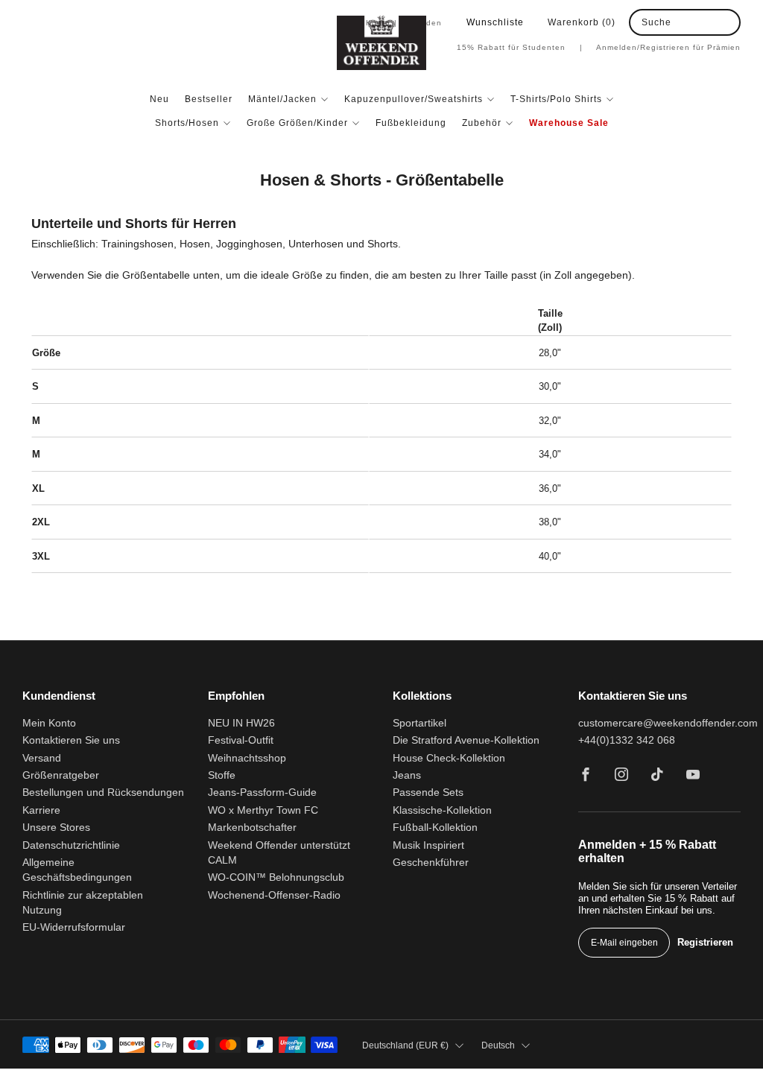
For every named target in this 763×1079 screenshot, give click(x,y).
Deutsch (498, 1045)
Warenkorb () (581, 22)
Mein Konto (49, 723)
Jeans (407, 775)
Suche (656, 22)
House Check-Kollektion (449, 758)
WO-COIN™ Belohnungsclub (276, 877)
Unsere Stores (56, 827)
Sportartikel (419, 723)
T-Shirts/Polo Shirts (556, 99)
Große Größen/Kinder (297, 123)
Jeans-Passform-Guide (262, 792)
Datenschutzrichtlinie (71, 845)
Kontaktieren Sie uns (71, 740)
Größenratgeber (60, 775)
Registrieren (705, 942)
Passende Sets (428, 792)
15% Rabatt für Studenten (520, 47)
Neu (159, 99)
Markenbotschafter (252, 827)
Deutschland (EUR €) (405, 1045)
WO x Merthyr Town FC (263, 810)
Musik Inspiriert (428, 845)
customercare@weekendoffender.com (668, 723)
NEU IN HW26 (241, 723)
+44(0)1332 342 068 (626, 740)
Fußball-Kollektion (435, 827)
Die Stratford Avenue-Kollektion (466, 740)
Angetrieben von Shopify (584, 1073)
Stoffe (221, 775)
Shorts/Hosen (187, 123)
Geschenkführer (431, 862)
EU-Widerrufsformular (73, 927)
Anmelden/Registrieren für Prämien (668, 47)
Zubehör (481, 123)
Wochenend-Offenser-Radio (274, 895)
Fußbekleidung (411, 123)
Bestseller (208, 99)
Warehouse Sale (569, 123)
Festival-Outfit (240, 740)
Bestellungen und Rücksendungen (103, 792)
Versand (41, 758)
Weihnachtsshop (247, 758)
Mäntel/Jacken (282, 99)
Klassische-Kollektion (442, 810)
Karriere (41, 810)
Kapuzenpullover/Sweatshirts (413, 99)
